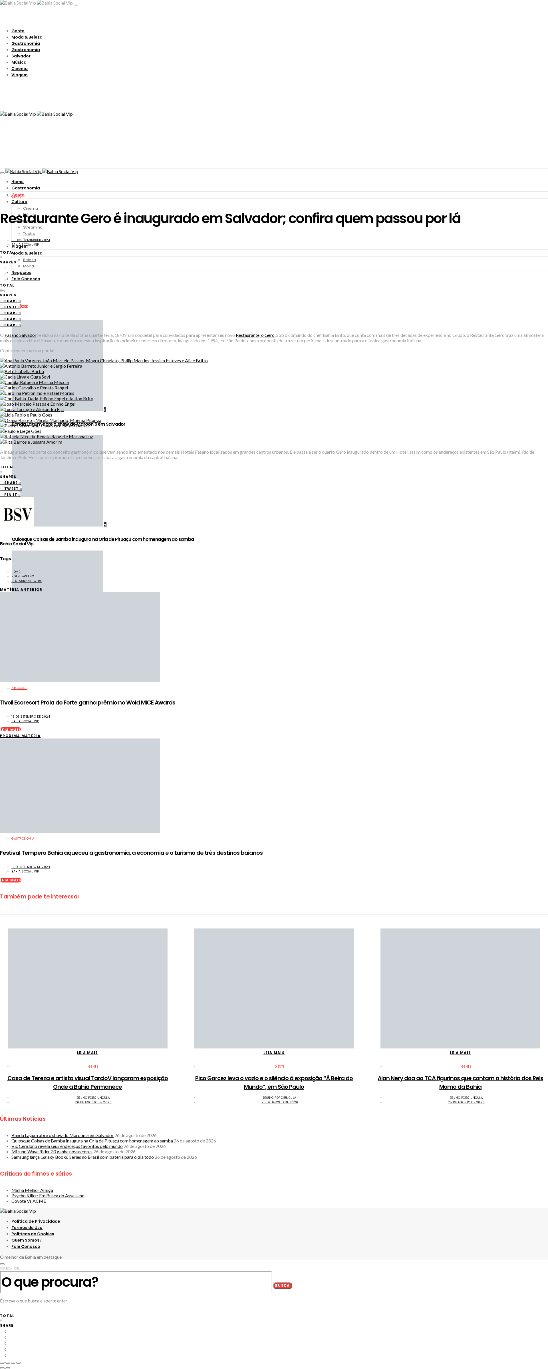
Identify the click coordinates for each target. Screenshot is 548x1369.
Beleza (29, 260)
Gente (18, 31)
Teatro (29, 233)
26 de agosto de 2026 (93, 1102)
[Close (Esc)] (2, 1363)
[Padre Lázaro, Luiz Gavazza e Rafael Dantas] (45, 425)
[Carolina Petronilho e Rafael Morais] (37, 393)
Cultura (19, 202)
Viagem (19, 75)
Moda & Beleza (27, 37)
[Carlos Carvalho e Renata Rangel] (34, 387)
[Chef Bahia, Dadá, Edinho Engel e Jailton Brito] (46, 398)
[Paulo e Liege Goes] (20, 431)
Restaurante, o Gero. (255, 335)
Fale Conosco (25, 279)
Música (19, 62)
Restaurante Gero (26, 581)
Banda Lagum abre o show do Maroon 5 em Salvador (62, 1135)
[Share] (7, 1363)
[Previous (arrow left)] (2, 1368)
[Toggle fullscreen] (13, 1363)
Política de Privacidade (35, 1221)
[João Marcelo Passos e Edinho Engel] (37, 404)
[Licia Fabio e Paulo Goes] (26, 414)
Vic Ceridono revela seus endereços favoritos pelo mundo (67, 1146)
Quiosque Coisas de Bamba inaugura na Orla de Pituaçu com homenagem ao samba (103, 539)
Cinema (19, 68)
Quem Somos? (26, 1240)
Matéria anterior (21, 589)
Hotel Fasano (22, 576)
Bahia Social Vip (25, 245)
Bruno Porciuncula (93, 1098)
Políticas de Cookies (32, 1234)
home (15, 572)
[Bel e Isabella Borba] (22, 371)
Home (17, 182)
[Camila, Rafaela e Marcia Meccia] (34, 382)
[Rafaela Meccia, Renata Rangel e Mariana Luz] (46, 436)
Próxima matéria (20, 735)
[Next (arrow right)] (7, 1368)
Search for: (10, 1268)
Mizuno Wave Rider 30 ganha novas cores (51, 1151)
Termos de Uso (27, 1227)
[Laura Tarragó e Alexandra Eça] (32, 409)
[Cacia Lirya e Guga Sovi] (25, 376)
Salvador (21, 56)
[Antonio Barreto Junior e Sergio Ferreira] (41, 366)
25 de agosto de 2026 (466, 1102)
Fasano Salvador (20, 335)
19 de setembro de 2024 (30, 240)
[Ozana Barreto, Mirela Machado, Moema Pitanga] (50, 420)
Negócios (21, 272)
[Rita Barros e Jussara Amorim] (31, 442)
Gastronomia (25, 43)
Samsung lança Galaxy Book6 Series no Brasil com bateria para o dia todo (82, 1157)
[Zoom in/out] (18, 1363)
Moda (28, 266)
